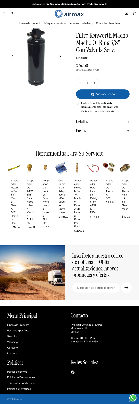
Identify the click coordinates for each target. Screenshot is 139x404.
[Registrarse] (126, 287)
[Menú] (4, 13)
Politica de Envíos (17, 371)
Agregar (18, 169)
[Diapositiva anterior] (11, 57)
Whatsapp (87, 23)
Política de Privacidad (19, 388)
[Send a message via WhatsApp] (133, 398)
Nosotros (114, 23)
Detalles (82, 121)
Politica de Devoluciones (21, 377)
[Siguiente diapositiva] (61, 57)
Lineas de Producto (30, 23)
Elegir (97, 169)
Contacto (101, 23)
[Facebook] (73, 372)
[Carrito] (135, 13)
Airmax (18, 399)
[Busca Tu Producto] (12, 13)
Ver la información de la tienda (97, 111)
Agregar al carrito (105, 94)
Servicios (74, 23)
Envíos (81, 130)
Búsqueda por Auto (55, 23)
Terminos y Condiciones (21, 383)
